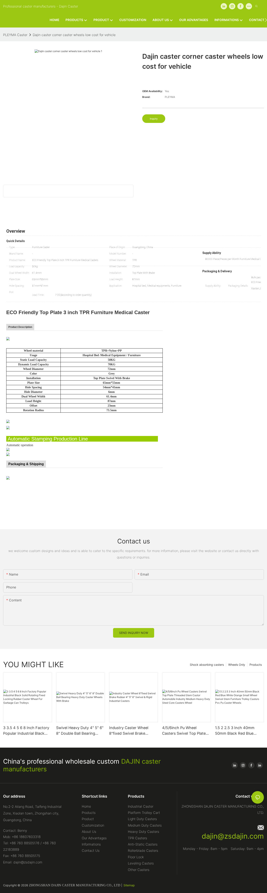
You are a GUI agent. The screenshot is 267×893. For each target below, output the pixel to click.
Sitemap (129, 885)
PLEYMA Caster (15, 35)
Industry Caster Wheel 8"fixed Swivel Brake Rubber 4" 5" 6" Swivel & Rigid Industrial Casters (130, 731)
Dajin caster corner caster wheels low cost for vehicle (74, 35)
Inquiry (154, 118)
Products (255, 664)
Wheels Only (236, 664)
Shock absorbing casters (207, 664)
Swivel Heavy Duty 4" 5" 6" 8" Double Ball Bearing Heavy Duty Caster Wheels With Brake (79, 731)
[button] (266, 20)
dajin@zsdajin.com (233, 836)
